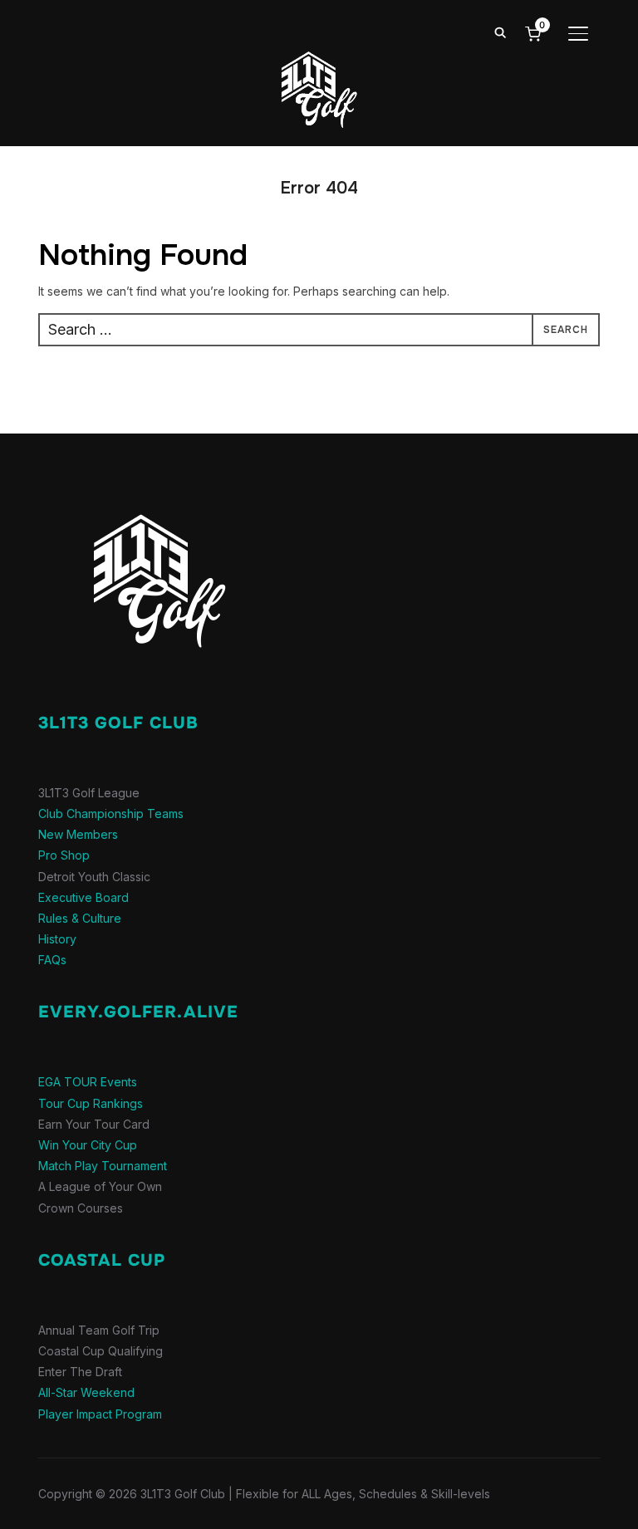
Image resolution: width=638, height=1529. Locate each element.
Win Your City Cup (87, 1145)
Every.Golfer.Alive (138, 1012)
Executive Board (83, 897)
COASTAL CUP (101, 1260)
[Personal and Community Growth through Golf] (142, 484)
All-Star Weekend (86, 1392)
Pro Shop (64, 855)
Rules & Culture (79, 918)
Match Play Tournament (102, 1166)
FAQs (52, 960)
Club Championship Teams (111, 813)
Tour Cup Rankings (90, 1103)
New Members (78, 834)
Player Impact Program (100, 1414)
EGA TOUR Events (87, 1082)
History (57, 939)
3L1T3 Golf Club (118, 723)
